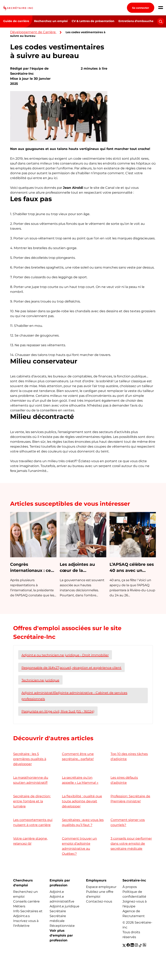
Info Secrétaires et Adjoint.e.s (28, 913)
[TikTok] (140, 945)
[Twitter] (124, 945)
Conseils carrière (26, 901)
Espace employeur (101, 887)
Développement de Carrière (33, 32)
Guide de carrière (16, 21)
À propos (129, 887)
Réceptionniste (62, 926)
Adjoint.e (57, 892)
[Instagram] (136, 945)
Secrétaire (58, 911)
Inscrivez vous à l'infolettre (25, 923)
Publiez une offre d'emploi (99, 894)
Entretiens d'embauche (135, 21)
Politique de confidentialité (134, 894)
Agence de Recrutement (133, 913)
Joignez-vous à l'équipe (134, 903)
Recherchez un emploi (51, 21)
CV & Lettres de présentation (93, 21)
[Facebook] (128, 945)
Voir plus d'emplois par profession (61, 935)
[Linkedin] (132, 945)
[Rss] (144, 945)
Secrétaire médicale (58, 918)
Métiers (19, 906)
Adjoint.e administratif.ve (62, 899)
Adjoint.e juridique (64, 906)
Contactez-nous (99, 901)
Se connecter (140, 7)
